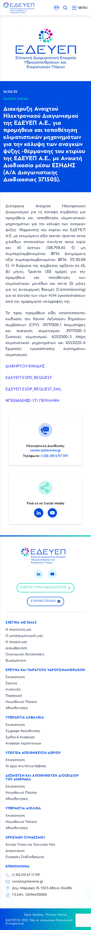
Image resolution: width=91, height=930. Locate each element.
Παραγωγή (14, 696)
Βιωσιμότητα (16, 660)
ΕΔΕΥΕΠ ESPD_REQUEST (29, 378)
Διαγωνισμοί (15, 851)
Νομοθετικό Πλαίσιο (21, 702)
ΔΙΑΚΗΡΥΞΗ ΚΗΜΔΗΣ (25, 366)
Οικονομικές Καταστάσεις (25, 654)
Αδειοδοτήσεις (17, 708)
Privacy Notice (56, 914)
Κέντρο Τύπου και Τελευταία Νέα (30, 844)
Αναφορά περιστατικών (23, 743)
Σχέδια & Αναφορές (20, 737)
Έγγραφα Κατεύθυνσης (23, 731)
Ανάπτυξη (13, 689)
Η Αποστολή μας (18, 629)
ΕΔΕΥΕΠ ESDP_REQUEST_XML (34, 389)
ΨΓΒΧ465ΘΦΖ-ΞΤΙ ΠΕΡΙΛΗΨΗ (32, 401)
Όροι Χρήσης (34, 914)
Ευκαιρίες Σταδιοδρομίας (25, 857)
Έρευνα (11, 683)
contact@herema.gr (45, 450)
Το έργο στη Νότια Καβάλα (26, 766)
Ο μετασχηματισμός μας (24, 636)
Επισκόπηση (15, 677)
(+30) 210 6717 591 (54, 456)
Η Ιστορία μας (16, 642)
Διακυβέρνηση (16, 648)
